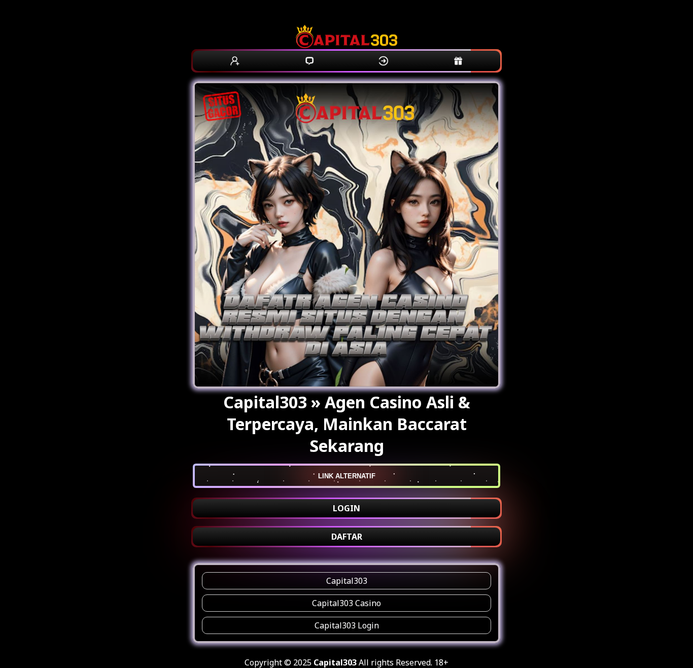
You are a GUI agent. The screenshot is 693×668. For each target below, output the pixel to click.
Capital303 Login (347, 625)
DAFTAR (346, 536)
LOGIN (346, 508)
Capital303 (346, 580)
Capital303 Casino (346, 603)
